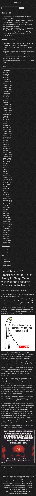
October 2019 (7, 227)
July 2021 (5, 186)
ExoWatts (5, 45)
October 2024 (7, 112)
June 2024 (6, 120)
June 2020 (6, 211)
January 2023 (7, 152)
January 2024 (7, 129)
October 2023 (7, 135)
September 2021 (7, 183)
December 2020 (7, 200)
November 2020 (7, 202)
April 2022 (6, 169)
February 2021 (7, 196)
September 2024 (7, 114)
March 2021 (6, 194)
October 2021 (7, 181)
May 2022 (6, 167)
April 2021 (6, 192)
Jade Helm (6, 60)
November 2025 (7, 87)
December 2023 (7, 131)
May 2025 (6, 99)
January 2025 (7, 106)
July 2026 (5, 72)
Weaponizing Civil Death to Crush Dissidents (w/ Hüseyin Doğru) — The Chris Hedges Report (17, 47)
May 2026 (6, 76)
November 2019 (7, 225)
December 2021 (7, 177)
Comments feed (7, 263)
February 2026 (7, 81)
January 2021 (7, 198)
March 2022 (6, 171)
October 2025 (7, 89)
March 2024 (6, 125)
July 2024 (5, 118)
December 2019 (7, 223)
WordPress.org (7, 265)
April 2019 (6, 238)
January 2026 (7, 83)
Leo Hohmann (24, 294)
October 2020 (7, 204)
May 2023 (6, 144)
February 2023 (7, 150)
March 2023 (6, 148)
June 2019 (6, 234)
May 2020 (6, 213)
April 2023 (6, 146)
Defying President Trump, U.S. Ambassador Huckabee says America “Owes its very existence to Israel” (18, 53)
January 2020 (7, 221)
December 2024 (7, 108)
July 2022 (5, 163)
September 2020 (7, 205)
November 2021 (7, 179)
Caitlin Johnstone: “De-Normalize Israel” (23, 43)
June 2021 (6, 188)
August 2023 (6, 139)
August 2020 (6, 207)
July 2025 (5, 95)
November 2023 (7, 133)
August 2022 (6, 162)
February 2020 (7, 219)
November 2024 (7, 110)
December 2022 (7, 154)
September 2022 (7, 160)
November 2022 (7, 156)
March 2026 (6, 79)
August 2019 (6, 230)
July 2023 (5, 141)
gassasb (23, 290)
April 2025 (6, 101)
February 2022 (7, 173)
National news (7, 250)
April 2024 (6, 123)
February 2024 (7, 127)
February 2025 (7, 104)
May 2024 (6, 121)
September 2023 (7, 137)
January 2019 (7, 242)
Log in (4, 259)
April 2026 (6, 78)
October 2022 (7, 158)
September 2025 (7, 91)
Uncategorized (7, 251)
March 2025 (6, 102)
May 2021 (6, 190)
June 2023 (6, 143)
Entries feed (6, 261)
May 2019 (6, 236)
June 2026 (6, 74)
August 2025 (6, 93)
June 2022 (6, 165)
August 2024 (6, 116)
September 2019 (7, 228)
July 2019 (5, 232)
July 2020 (5, 209)
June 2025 (6, 97)
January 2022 (7, 175)
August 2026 (6, 70)
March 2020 (6, 217)
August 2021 (6, 185)
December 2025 (7, 85)
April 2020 (6, 215)
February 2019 (7, 240)
